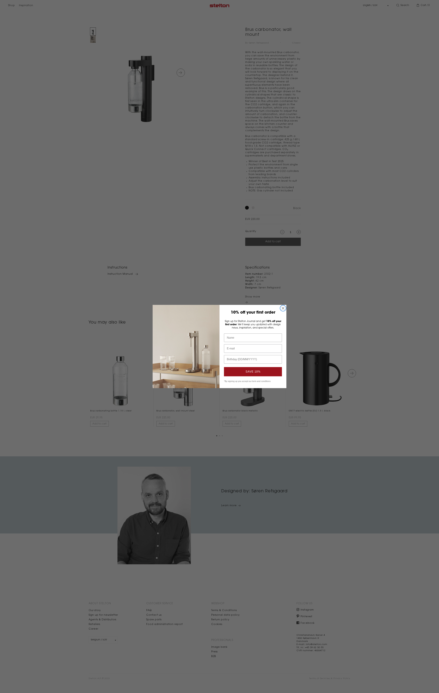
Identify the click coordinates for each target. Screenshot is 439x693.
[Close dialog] (283, 308)
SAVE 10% (253, 371)
